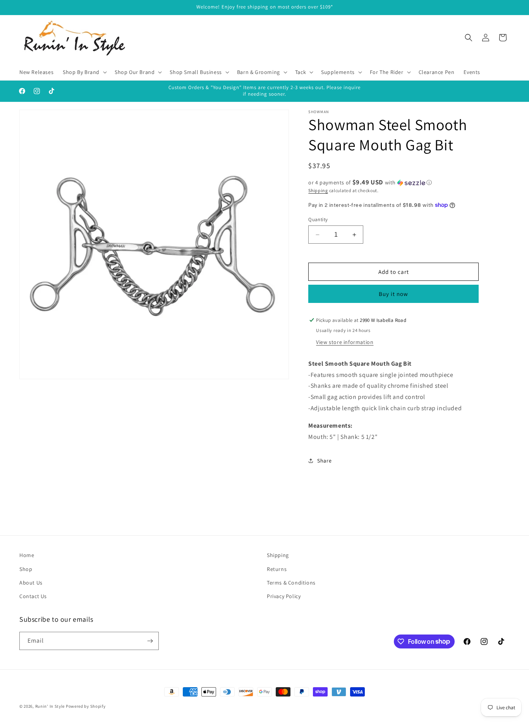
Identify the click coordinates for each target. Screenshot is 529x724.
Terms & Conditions (291, 582)
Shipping (318, 190)
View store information (344, 342)
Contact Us (33, 596)
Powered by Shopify (86, 706)
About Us (31, 582)
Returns (277, 569)
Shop (25, 569)
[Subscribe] (149, 641)
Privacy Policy (284, 596)
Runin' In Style (50, 706)
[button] (84, 72)
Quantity (318, 219)
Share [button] (324, 460)
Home (26, 555)
